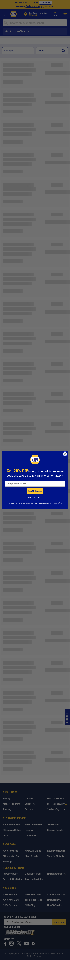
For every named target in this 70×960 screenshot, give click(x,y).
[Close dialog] (65, 454)
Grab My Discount (35, 491)
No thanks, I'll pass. (35, 497)
